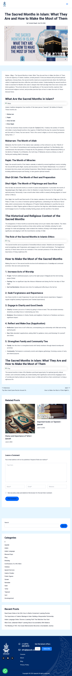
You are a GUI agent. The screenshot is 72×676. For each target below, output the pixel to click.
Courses (22, 654)
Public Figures (9, 576)
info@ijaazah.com (29, 650)
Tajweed (7, 592)
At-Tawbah (36, 128)
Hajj (55, 199)
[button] (5, 671)
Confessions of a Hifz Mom (13, 564)
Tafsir (6, 589)
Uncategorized (9, 598)
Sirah (6, 586)
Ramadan (7, 582)
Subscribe (47, 649)
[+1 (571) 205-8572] (19, 644)
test (6, 595)
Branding (7, 560)
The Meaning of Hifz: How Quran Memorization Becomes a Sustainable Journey (29, 626)
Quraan (7, 579)
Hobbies (7, 567)
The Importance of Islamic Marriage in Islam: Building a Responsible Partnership (29, 616)
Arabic (6, 548)
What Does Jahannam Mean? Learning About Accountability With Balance (27, 622)
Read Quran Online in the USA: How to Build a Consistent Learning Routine (27, 613)
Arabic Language (10, 551)
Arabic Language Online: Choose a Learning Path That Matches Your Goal (27, 619)
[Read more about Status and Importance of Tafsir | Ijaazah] (20, 418)
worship (51, 263)
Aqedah (7, 545)
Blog (6, 557)
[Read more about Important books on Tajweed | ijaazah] (52, 411)
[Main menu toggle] (67, 4)
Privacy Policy (24, 665)
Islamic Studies (9, 573)
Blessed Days (9, 554)
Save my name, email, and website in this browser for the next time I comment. (30, 493)
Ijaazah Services (9, 570)
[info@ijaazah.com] (19, 650)
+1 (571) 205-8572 (25, 645)
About (22, 658)
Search (7, 522)
